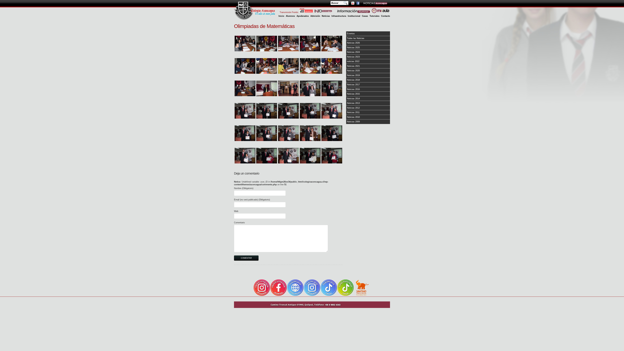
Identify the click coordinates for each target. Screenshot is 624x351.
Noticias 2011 (353, 112)
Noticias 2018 (353, 80)
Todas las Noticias (355, 38)
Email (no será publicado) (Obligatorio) (252, 199)
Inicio (281, 16)
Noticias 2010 (353, 117)
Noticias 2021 (353, 66)
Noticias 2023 (353, 57)
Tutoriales (374, 16)
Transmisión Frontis (289, 12)
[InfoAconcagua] (325, 12)
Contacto (385, 16)
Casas (365, 16)
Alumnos (290, 16)
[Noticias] (375, 3)
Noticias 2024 (353, 52)
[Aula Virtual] (380, 12)
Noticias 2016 (353, 89)
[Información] (353, 12)
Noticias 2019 (353, 75)
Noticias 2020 (353, 70)
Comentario (239, 222)
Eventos (351, 33)
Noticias (326, 16)
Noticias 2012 (353, 108)
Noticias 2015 (353, 94)
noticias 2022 (353, 61)
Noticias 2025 (353, 47)
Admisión (315, 16)
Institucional (354, 16)
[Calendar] (306, 12)
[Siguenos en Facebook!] (358, 3)
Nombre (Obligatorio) (243, 188)
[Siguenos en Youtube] (352, 3)
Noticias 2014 (353, 98)
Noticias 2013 (353, 103)
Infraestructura (339, 16)
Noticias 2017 (353, 84)
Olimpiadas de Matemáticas (264, 26)
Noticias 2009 (353, 121)
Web (236, 211)
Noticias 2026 (353, 43)
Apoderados (303, 16)
